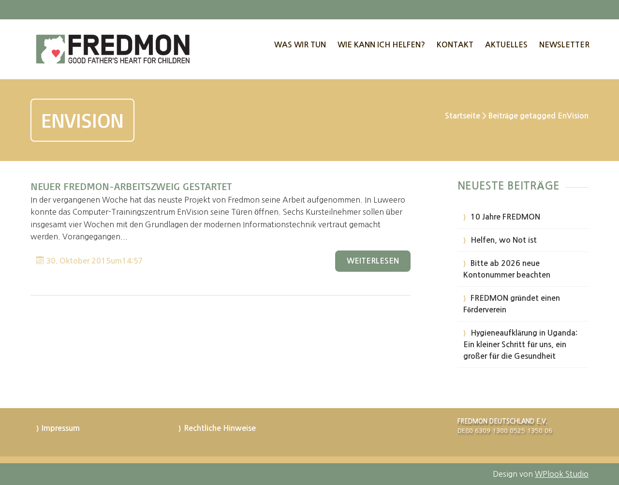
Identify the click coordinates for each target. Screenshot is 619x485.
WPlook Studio (562, 474)
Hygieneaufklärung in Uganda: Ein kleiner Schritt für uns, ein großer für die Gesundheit (520, 344)
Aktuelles (506, 44)
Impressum (61, 428)
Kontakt (455, 44)
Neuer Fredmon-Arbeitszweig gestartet (131, 185)
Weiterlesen (373, 261)
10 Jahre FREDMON (505, 216)
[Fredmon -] (113, 49)
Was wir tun (300, 44)
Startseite (462, 115)
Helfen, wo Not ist (504, 240)
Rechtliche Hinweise (220, 428)
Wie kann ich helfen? (381, 44)
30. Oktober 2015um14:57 (93, 261)
